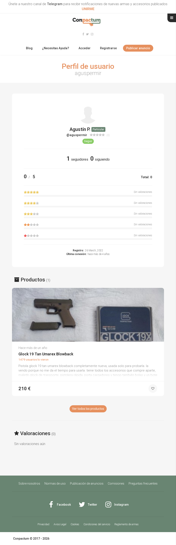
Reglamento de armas (126, 524)
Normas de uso (55, 483)
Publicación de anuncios (86, 483)
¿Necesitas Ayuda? (55, 48)
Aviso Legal (60, 524)
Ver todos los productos (88, 408)
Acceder (85, 48)
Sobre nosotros (29, 483)
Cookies (75, 524)
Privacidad (43, 524)
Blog (29, 48)
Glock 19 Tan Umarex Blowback (45, 354)
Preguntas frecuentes (143, 483)
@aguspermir (77, 135)
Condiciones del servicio (96, 524)
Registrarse (108, 48)
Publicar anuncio (138, 48)
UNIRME (88, 9)
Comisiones (116, 483)
